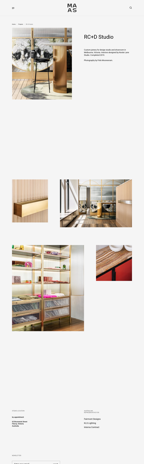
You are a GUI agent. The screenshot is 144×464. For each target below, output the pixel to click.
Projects (20, 24)
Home (13, 24)
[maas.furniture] (72, 8)
